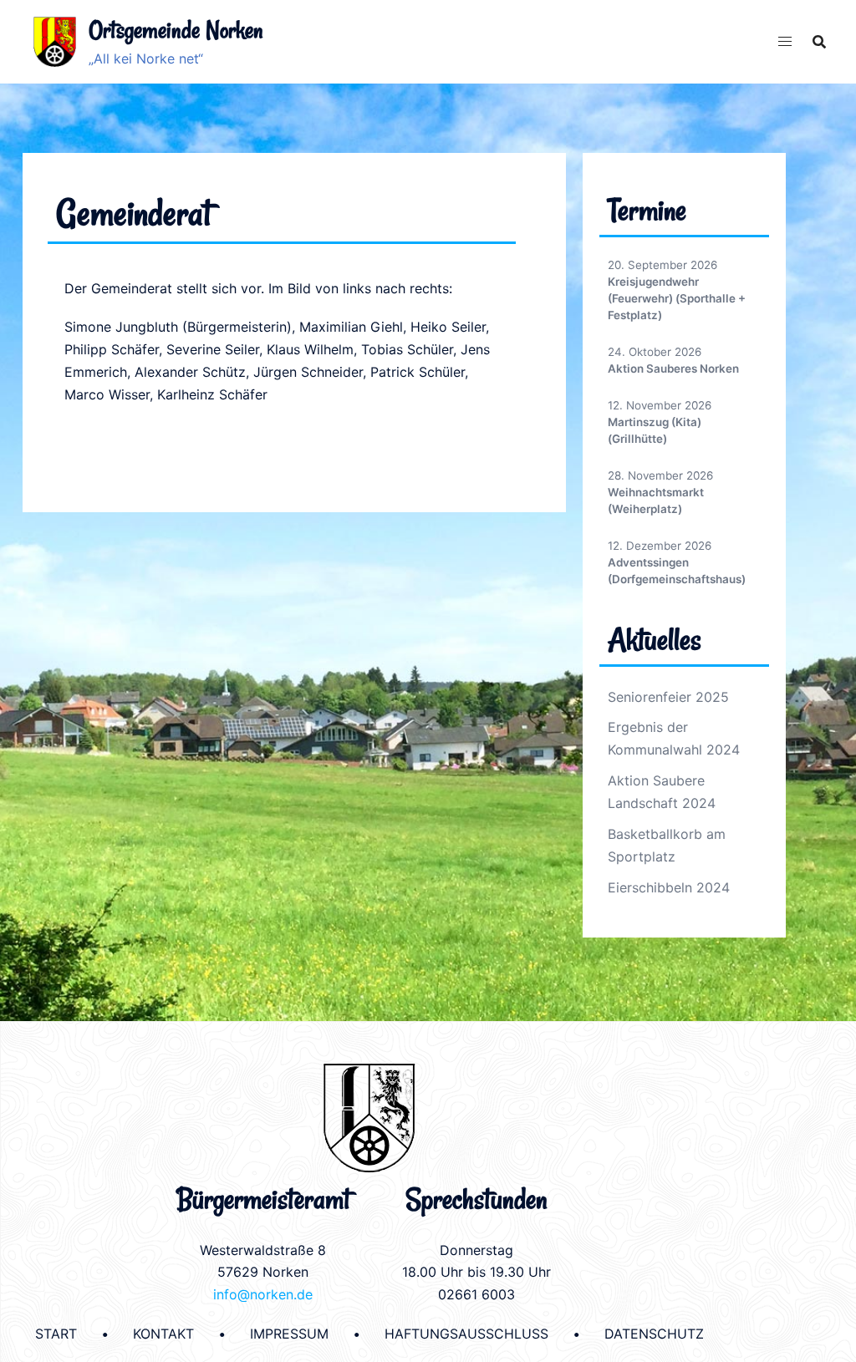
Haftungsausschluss (466, 1333)
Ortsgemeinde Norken (176, 29)
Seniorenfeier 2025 (668, 697)
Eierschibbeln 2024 (669, 887)
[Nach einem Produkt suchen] (819, 41)
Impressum (289, 1333)
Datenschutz (654, 1333)
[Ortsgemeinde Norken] (54, 42)
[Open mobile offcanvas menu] (785, 41)
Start (56, 1333)
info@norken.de (263, 1294)
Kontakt (163, 1333)
